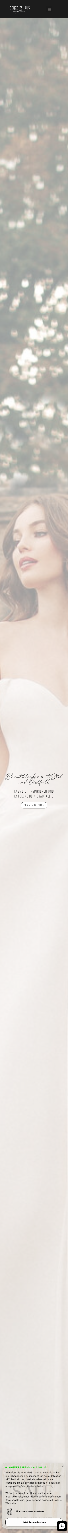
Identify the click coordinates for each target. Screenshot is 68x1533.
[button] (49, 9)
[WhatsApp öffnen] (59, 1524)
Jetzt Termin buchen (34, 1522)
